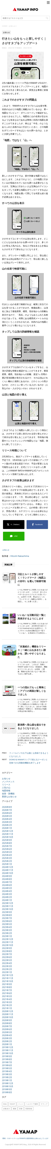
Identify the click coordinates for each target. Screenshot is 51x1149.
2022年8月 (7, 951)
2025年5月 (7, 852)
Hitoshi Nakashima (19, 556)
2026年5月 (7, 816)
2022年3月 (7, 966)
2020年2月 (7, 1041)
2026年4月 (7, 819)
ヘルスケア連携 (32, 1104)
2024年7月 (7, 882)
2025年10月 (7, 837)
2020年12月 (7, 1011)
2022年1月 (7, 972)
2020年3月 (7, 1038)
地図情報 (6, 790)
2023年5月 (7, 924)
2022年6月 (7, 957)
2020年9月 (7, 1020)
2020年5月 (7, 1032)
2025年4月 (7, 855)
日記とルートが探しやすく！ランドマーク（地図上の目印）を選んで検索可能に (32, 579)
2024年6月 (7, 885)
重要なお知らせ (9, 796)
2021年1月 (7, 1008)
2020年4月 (7, 1035)
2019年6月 (7, 1065)
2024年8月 (7, 879)
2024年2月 (7, 897)
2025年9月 (7, 840)
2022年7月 (7, 954)
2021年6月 (7, 993)
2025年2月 (7, 861)
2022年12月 (7, 939)
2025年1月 (7, 864)
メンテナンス (8, 781)
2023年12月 (7, 903)
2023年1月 (7, 936)
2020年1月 (7, 1044)
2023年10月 (7, 909)
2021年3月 (7, 1002)
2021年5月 (7, 996)
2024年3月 (7, 894)
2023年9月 (7, 912)
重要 (20, 1108)
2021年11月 (7, 978)
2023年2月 (7, 933)
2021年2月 (7, 1005)
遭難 (14, 1108)
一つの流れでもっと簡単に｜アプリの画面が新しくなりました (32, 691)
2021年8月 (7, 987)
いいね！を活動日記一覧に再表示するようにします (32, 616)
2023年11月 (7, 906)
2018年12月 (7, 1083)
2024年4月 (7, 891)
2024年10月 (7, 873)
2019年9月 (7, 1056)
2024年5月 (7, 888)
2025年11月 (7, 834)
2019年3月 (7, 1074)
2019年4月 (7, 1071)
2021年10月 (7, 981)
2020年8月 (7, 1023)
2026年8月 (7, 807)
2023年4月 (7, 927)
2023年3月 (7, 930)
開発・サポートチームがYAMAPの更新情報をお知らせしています (25, 1138)
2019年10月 (7, 1053)
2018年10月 (7, 1086)
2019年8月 (7, 1059)
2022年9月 (7, 948)
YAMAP (12, 1104)
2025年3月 (7, 858)
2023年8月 (7, 915)
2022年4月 (7, 963)
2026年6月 (7, 813)
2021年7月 (7, 990)
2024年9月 (7, 876)
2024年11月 (7, 870)
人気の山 (6, 787)
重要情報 (28, 1108)
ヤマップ (44, 1104)
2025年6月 (7, 849)
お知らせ (5, 550)
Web (5, 1104)
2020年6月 (7, 1029)
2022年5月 (7, 960)
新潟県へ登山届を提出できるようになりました (32, 726)
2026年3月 (7, 822)
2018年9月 (7, 1089)
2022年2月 (7, 969)
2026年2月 (7, 825)
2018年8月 (7, 1092)
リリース (6, 784)
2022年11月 (7, 942)
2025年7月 (7, 846)
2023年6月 (7, 921)
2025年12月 (7, 831)
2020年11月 (7, 1014)
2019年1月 (7, 1080)
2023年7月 (7, 918)
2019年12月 (7, 1047)
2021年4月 (7, 999)
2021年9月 (7, 984)
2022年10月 (7, 945)
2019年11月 (7, 1050)
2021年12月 (7, 975)
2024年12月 (7, 867)
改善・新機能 (8, 793)
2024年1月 (7, 900)
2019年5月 (7, 1068)
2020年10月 (7, 1017)
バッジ (20, 1104)
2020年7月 (7, 1026)
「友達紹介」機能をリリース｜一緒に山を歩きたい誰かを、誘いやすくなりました (32, 652)
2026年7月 (7, 810)
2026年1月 (7, 828)
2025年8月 (7, 843)
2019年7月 (7, 1062)
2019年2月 (7, 1077)
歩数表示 (6, 1108)
